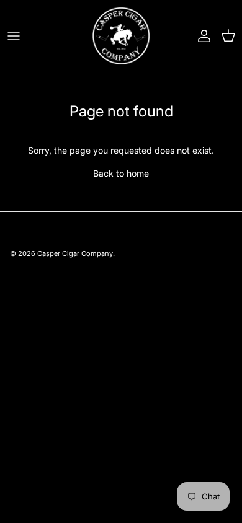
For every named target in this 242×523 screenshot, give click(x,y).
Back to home (121, 173)
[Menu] (13, 36)
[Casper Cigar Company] (121, 35)
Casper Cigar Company (75, 253)
